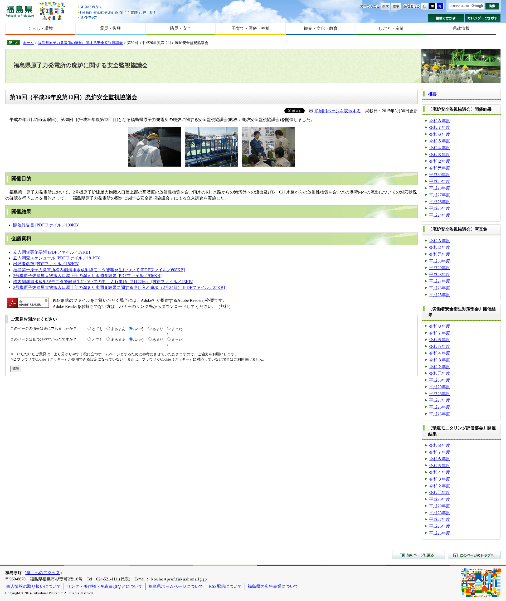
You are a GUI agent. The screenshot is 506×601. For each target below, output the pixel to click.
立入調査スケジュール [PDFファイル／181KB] (56, 258)
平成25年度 (439, 208)
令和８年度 (439, 121)
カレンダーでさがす (483, 18)
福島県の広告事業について (273, 586)
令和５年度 (439, 141)
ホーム (28, 43)
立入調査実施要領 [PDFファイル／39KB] (51, 252)
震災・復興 (110, 28)
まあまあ (118, 329)
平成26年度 (439, 202)
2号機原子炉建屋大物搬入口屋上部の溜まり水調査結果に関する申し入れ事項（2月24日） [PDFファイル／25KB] (119, 287)
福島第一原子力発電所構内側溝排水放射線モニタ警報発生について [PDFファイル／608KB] (99, 270)
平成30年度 (439, 174)
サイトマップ (116, 17)
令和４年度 (439, 148)
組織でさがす (446, 18)
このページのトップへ (474, 555)
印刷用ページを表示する (337, 111)
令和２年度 (439, 161)
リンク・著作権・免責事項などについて (105, 586)
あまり (157, 329)
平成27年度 (439, 195)
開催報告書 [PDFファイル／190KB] (46, 225)
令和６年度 (439, 134)
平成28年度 (439, 188)
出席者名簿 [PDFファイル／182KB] (46, 263)
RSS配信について (225, 586)
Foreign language (116, 12)
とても (97, 329)
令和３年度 (439, 154)
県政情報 (461, 28)
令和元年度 (439, 168)
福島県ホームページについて (175, 586)
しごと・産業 (391, 28)
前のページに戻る (418, 555)
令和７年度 (439, 127)
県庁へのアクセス (43, 572)
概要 (432, 94)
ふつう (138, 329)
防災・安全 (180, 28)
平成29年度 (439, 181)
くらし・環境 (40, 28)
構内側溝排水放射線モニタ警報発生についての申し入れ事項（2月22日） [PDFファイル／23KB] (103, 281)
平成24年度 (439, 215)
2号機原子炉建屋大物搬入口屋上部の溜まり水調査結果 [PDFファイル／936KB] (87, 275)
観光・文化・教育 (321, 28)
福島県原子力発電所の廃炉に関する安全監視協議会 (80, 43)
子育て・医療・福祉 (251, 28)
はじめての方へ (116, 7)
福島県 (19, 11)
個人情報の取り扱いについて (33, 586)
